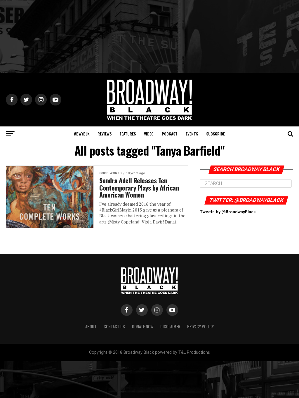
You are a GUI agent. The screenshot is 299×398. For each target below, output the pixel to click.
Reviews (105, 134)
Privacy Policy (200, 326)
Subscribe (215, 134)
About (91, 326)
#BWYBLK (81, 134)
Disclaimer (170, 326)
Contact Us (114, 326)
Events (192, 134)
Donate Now (142, 326)
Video (149, 134)
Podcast (170, 134)
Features (128, 134)
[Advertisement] (149, 36)
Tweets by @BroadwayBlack (228, 211)
